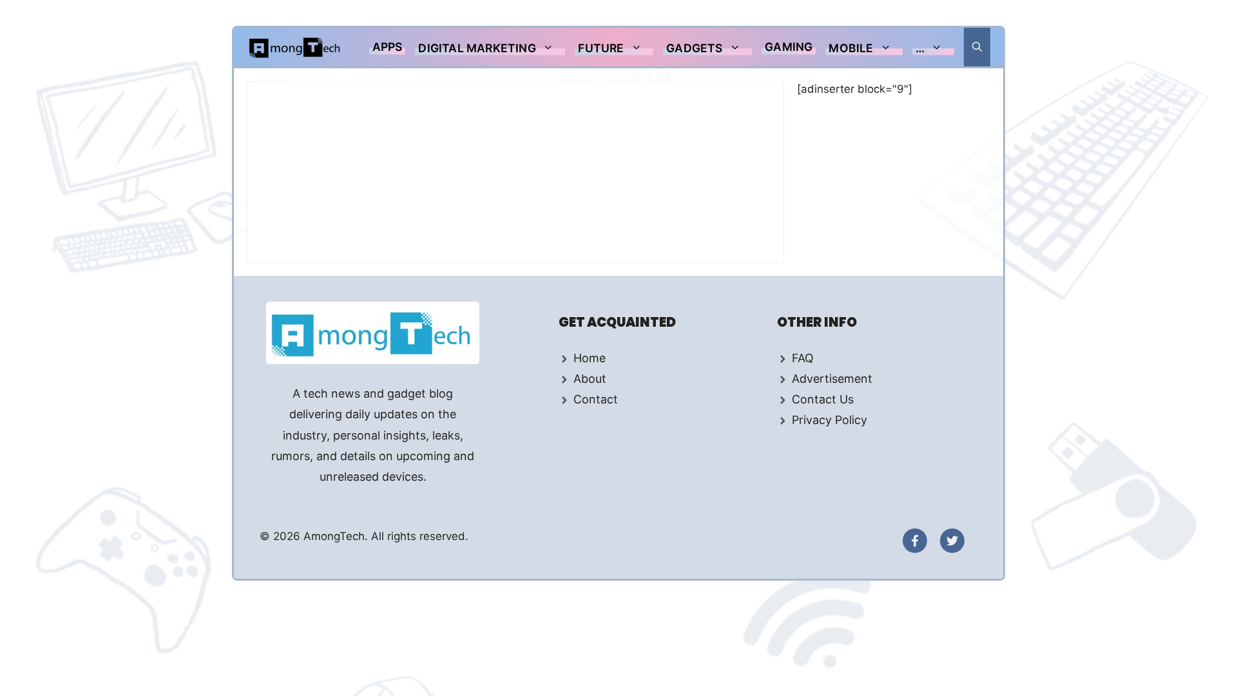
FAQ (803, 358)
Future (601, 48)
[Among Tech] (295, 47)
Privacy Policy (829, 420)
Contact (595, 399)
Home (589, 358)
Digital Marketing (476, 48)
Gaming (788, 46)
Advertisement (832, 378)
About (589, 378)
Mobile (851, 48)
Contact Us (823, 399)
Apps (387, 46)
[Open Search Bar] (977, 47)
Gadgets (694, 48)
